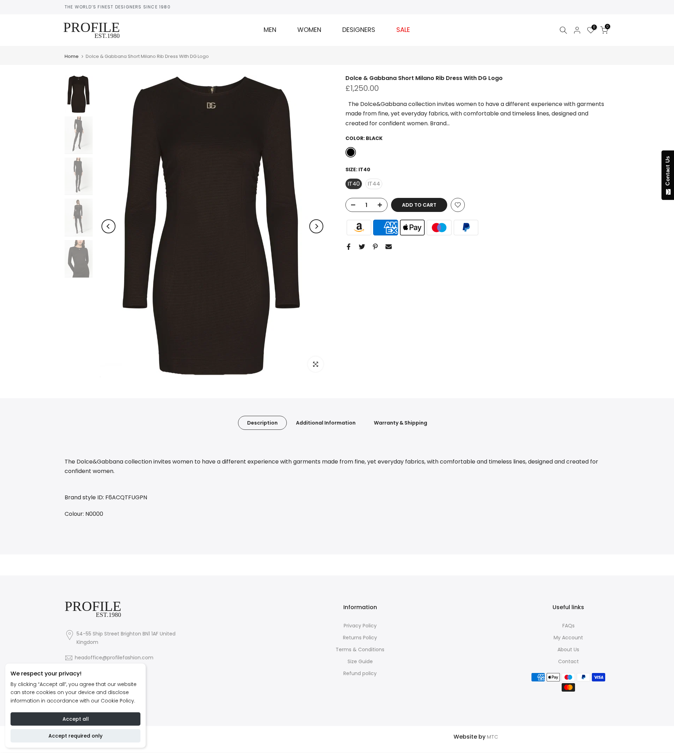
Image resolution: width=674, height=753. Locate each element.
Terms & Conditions (360, 649)
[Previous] (108, 226)
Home (72, 56)
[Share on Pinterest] (375, 247)
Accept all (75, 718)
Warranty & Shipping (400, 422)
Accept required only (75, 735)
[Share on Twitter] (362, 247)
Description (262, 422)
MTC (492, 736)
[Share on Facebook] (348, 247)
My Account (568, 637)
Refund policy (360, 673)
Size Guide (360, 661)
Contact (568, 661)
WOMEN (309, 30)
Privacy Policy (360, 625)
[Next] (316, 226)
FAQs (568, 625)
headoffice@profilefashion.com (114, 657)
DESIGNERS (358, 30)
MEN (270, 30)
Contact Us (667, 172)
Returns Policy (360, 637)
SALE (403, 30)
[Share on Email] (388, 247)
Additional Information (326, 422)
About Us (568, 649)
